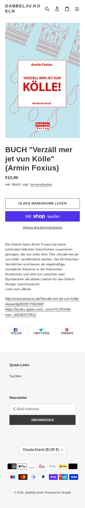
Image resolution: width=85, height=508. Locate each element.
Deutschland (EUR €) (41, 450)
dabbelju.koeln (23, 8)
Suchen (15, 376)
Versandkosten (41, 184)
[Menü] (77, 9)
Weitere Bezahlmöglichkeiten (42, 227)
